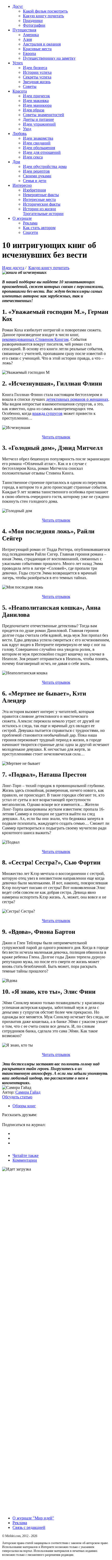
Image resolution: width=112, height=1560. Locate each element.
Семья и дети (34, 180)
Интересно (22, 185)
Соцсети (30, 232)
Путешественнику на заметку (49, 58)
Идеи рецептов (36, 171)
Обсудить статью (17, 1097)
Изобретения (34, 190)
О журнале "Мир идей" (33, 1518)
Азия (27, 39)
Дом (16, 162)
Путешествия (24, 30)
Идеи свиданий (37, 143)
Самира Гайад (27, 1092)
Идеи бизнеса (35, 67)
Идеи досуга (13, 267)
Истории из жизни (39, 209)
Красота (20, 91)
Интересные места (39, 199)
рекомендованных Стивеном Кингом (35, 339)
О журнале (22, 218)
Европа (29, 53)
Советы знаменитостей (43, 114)
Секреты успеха (37, 77)
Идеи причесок (36, 96)
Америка (31, 34)
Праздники (33, 20)
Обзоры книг (24, 1106)
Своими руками (37, 176)
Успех (18, 63)
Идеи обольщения (39, 147)
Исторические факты (41, 204)
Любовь (20, 133)
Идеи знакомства (38, 138)
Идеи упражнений (39, 124)
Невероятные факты (41, 195)
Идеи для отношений (42, 152)
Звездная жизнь (37, 82)
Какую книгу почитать (43, 16)
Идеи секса (33, 157)
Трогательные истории (43, 213)
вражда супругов (47, 413)
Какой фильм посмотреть (45, 11)
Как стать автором (39, 227)
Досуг (18, 6)
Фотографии (34, 25)
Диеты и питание (38, 119)
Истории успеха (37, 72)
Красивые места (37, 49)
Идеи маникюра (37, 105)
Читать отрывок (56, 437)
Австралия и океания (42, 44)
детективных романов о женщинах (77, 399)
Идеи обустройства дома (45, 166)
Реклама (30, 223)
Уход (27, 129)
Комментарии (25, 1160)
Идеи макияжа (36, 100)
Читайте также (26, 1155)
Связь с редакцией (29, 1527)
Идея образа (33, 110)
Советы (29, 86)
